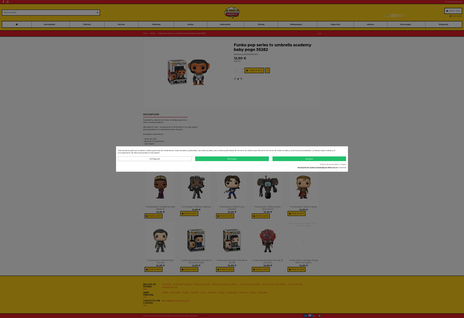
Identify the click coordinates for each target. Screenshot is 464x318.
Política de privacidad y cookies (333, 164)
